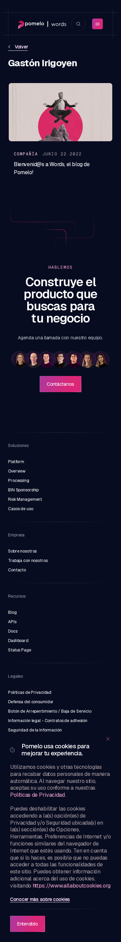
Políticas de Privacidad (37, 794)
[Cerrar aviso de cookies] (108, 739)
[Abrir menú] (97, 23)
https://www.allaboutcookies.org (72, 885)
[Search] (78, 24)
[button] (20, 359)
